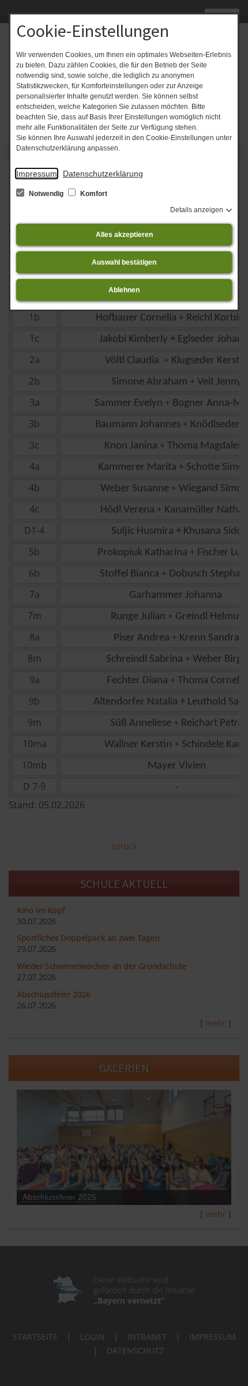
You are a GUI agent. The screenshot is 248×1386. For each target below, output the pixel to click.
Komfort (92, 194)
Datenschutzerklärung (103, 173)
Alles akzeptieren (124, 235)
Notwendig (46, 194)
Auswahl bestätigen (124, 262)
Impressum (36, 173)
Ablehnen (124, 290)
